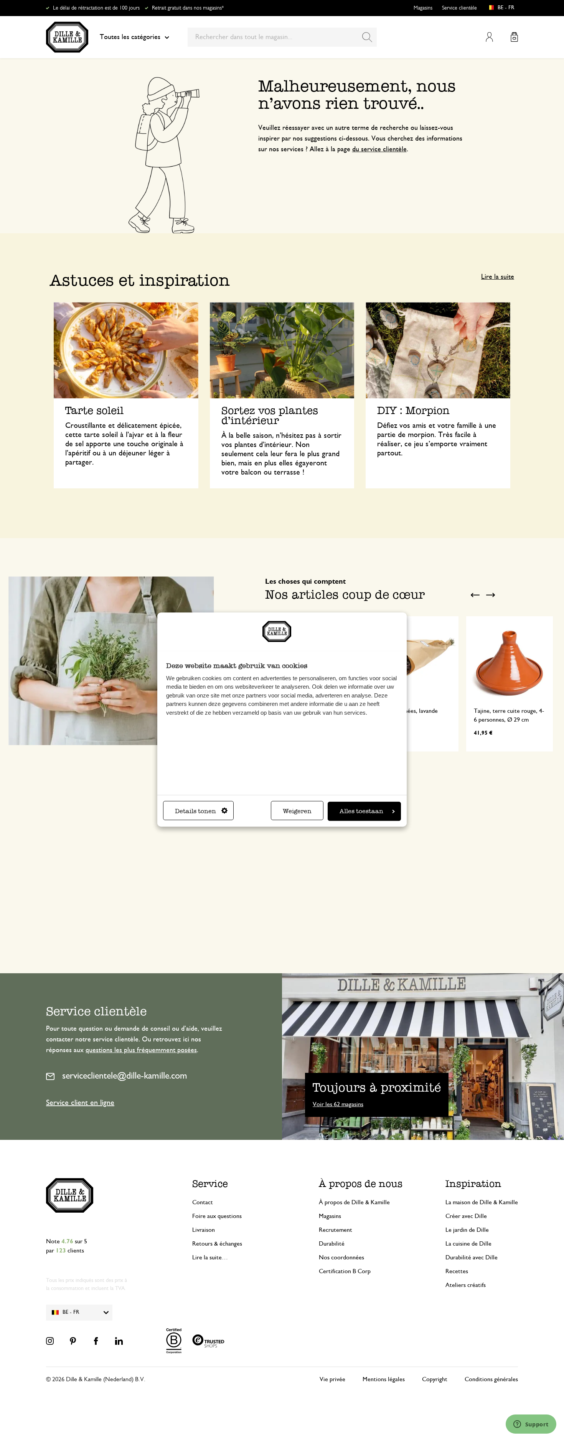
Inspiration (473, 1183)
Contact (202, 1202)
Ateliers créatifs (465, 1285)
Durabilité (332, 1244)
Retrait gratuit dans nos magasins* (188, 8)
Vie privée (332, 1379)
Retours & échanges (217, 1244)
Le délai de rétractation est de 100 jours (96, 8)
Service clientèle (459, 8)
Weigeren (297, 811)
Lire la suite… (210, 1257)
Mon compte (489, 37)
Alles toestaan (361, 811)
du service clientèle (379, 149)
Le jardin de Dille (467, 1230)
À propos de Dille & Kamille (354, 1202)
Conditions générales (491, 1379)
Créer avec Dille (466, 1216)
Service (210, 1183)
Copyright (434, 1379)
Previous (475, 595)
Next (490, 595)
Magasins (423, 8)
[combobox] (282, 37)
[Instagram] (50, 1341)
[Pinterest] (73, 1341)
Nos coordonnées (341, 1257)
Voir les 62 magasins (338, 1104)
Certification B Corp (345, 1271)
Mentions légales (384, 1379)
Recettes (456, 1271)
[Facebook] (96, 1341)
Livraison (203, 1230)
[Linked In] (119, 1341)
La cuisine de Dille (468, 1244)
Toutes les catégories (130, 37)
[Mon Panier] (514, 37)
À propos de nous (360, 1183)
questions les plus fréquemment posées (141, 1050)
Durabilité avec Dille (471, 1257)
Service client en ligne (80, 1103)
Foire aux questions (217, 1216)
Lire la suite (497, 276)
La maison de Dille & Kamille (481, 1202)
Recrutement (335, 1230)
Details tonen (195, 811)
